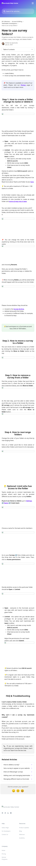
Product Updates (24, 827)
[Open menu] (32, 3)
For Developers (6, 831)
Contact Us (5, 834)
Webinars (22, 834)
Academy (22, 838)
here (32, 182)
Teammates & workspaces (9, 23)
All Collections (6, 21)
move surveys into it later (18, 201)
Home (3, 850)
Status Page (5, 827)
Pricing (23, 85)
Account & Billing (17, 21)
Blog (20, 831)
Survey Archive (19, 309)
